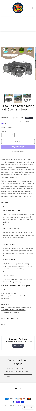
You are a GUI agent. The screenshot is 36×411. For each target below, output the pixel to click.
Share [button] (5, 324)
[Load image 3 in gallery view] (27, 98)
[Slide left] (2, 99)
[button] (4, 8)
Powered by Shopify (18, 406)
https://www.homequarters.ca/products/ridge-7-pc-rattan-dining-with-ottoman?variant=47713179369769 (17, 309)
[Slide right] (34, 99)
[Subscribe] (30, 376)
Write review (18, 345)
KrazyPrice (10, 406)
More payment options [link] (18, 151)
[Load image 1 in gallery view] (9, 98)
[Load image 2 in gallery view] (18, 98)
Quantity (3, 131)
